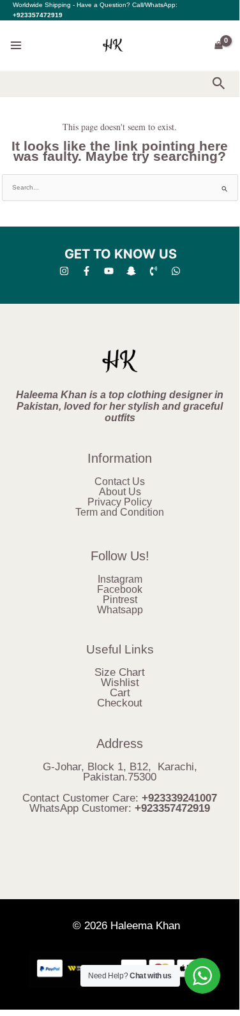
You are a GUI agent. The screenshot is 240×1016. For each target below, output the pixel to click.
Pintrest (120, 599)
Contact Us (119, 481)
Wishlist (120, 682)
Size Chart (119, 672)
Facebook (119, 589)
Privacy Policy (119, 502)
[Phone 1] (153, 271)
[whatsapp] (176, 271)
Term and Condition (119, 512)
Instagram (120, 579)
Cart (120, 693)
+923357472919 (38, 15)
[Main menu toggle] (16, 45)
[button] (219, 84)
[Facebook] (86, 271)
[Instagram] (64, 271)
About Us (120, 491)
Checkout (119, 703)
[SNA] (131, 271)
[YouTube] (109, 271)
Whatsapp (120, 609)
